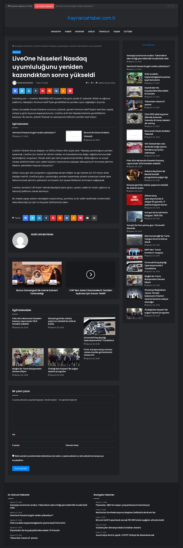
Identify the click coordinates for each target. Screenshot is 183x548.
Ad (14, 434)
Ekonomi (79, 31)
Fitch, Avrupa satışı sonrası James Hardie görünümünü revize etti (98, 352)
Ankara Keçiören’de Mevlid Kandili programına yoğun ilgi (156, 174)
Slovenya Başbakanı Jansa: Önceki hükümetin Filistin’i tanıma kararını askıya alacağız (156, 296)
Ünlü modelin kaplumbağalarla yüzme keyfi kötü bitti (79, 6)
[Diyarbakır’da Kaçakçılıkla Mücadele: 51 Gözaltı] (134, 91)
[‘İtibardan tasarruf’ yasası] (134, 105)
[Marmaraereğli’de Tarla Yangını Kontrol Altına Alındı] (134, 240)
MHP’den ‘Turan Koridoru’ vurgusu (154, 251)
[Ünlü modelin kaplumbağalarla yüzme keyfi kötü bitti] (134, 78)
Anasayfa (56, 31)
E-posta (16, 445)
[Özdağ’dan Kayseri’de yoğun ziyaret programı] (63, 357)
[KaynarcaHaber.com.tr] (91, 17)
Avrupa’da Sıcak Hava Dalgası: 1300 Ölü (156, 214)
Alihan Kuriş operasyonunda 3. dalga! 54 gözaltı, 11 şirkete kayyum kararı (156, 200)
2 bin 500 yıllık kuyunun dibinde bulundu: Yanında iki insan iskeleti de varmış (157, 119)
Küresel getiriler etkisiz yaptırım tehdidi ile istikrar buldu (62, 321)
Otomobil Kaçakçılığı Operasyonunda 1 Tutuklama (99, 339)
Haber (68, 31)
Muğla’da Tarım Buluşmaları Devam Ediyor (27, 370)
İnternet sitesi (72, 445)
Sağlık (91, 31)
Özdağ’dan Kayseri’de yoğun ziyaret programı (63, 370)
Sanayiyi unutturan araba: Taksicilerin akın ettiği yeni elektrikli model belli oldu (148, 57)
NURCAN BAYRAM (25, 83)
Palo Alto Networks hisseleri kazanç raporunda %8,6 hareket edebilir (26, 321)
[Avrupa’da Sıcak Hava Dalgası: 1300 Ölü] (134, 216)
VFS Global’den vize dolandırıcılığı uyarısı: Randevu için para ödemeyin (156, 148)
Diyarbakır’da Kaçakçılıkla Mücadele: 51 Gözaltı (157, 90)
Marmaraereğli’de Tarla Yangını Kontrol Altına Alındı (157, 239)
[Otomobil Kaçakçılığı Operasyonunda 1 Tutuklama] (99, 326)
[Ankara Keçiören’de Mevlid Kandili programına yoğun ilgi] (134, 175)
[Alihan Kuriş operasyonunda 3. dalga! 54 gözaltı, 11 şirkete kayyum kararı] (134, 199)
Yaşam (116, 31)
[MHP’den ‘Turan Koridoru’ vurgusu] (134, 253)
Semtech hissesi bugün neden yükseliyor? (34, 132)
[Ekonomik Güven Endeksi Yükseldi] (74, 136)
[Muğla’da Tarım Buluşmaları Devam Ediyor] (28, 357)
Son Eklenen (148, 45)
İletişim (128, 31)
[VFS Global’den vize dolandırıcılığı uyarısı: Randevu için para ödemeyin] (134, 147)
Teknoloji (104, 31)
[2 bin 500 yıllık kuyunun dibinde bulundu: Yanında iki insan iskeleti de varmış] (134, 118)
